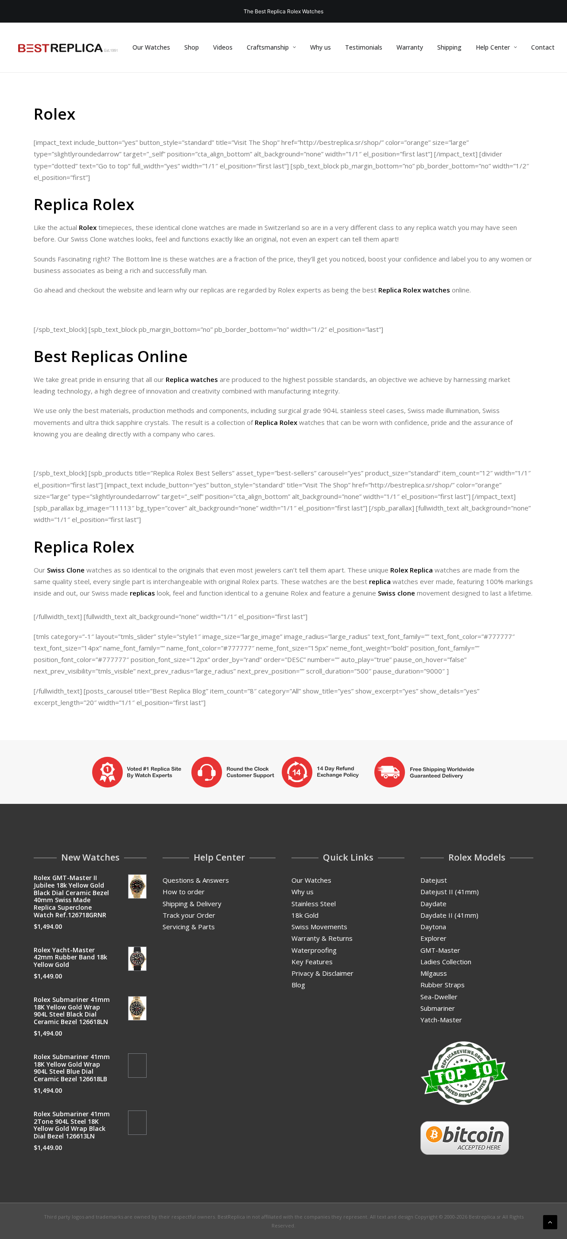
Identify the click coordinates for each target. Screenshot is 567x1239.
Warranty (409, 47)
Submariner (437, 1008)
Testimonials (363, 47)
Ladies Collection (445, 961)
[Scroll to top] (550, 1221)
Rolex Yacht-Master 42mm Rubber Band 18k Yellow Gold (70, 957)
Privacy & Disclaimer (322, 973)
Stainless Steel (313, 903)
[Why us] (283, 772)
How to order (184, 891)
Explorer (433, 938)
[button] (137, 886)
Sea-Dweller (439, 996)
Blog (298, 984)
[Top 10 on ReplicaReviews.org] (464, 1073)
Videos (223, 47)
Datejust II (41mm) (449, 891)
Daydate (433, 903)
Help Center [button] (493, 47)
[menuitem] (151, 47)
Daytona (433, 926)
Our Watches (151, 47)
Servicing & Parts (189, 926)
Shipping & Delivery (192, 903)
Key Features (312, 961)
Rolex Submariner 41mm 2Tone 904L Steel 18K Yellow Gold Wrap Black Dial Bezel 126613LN (72, 1125)
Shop (191, 47)
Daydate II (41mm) (449, 915)
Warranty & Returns (322, 938)
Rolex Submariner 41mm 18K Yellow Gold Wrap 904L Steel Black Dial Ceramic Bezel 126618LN (72, 1010)
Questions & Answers (196, 880)
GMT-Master (440, 950)
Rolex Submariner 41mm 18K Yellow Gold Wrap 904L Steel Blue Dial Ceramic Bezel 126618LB (72, 1067)
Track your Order (189, 915)
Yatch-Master (441, 1019)
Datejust (433, 880)
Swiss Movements (319, 926)
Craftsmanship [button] (268, 47)
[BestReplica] (67, 47)
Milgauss (433, 973)
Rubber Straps (442, 984)
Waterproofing (314, 950)
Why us (320, 47)
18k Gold (304, 915)
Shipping (449, 47)
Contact (543, 47)
